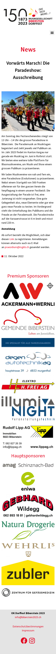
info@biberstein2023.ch (28, 617)
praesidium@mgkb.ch (17, 247)
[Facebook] (24, 640)
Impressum (28, 630)
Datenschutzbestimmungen (28, 626)
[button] (52, 32)
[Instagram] (32, 640)
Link (11, 239)
